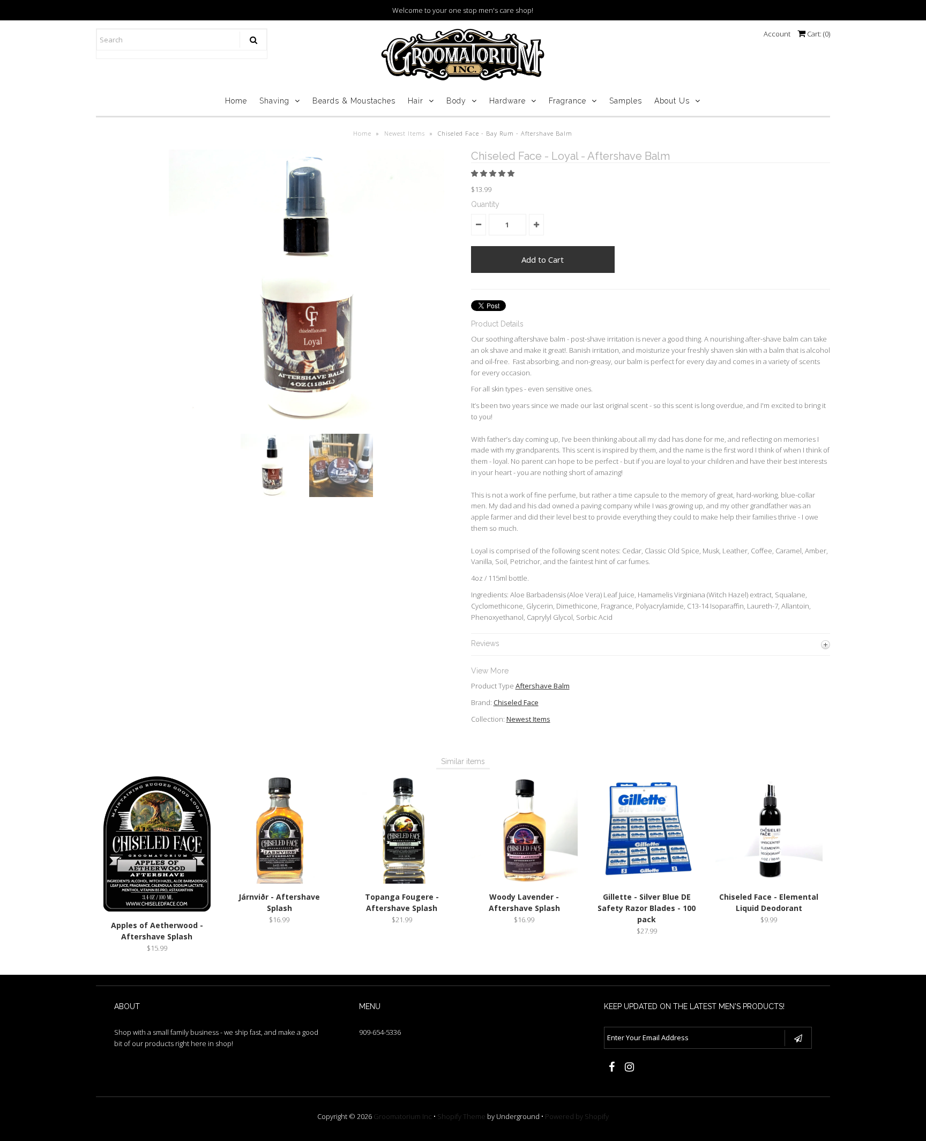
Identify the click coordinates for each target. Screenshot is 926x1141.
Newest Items (404, 133)
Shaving (274, 101)
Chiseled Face (516, 702)
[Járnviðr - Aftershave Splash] (279, 881)
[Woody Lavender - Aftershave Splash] (524, 881)
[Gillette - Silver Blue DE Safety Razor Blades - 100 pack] (646, 881)
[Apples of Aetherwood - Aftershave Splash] (157, 909)
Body (456, 101)
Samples (625, 101)
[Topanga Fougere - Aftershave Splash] (401, 881)
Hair (415, 101)
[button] (493, 173)
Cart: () (817, 34)
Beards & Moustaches (353, 101)
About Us (672, 101)
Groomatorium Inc (403, 1116)
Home (236, 101)
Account (777, 34)
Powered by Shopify (577, 1116)
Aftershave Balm (543, 686)
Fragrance (567, 101)
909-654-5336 (380, 1032)
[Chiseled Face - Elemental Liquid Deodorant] (769, 881)
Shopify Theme (461, 1116)
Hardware (507, 101)
